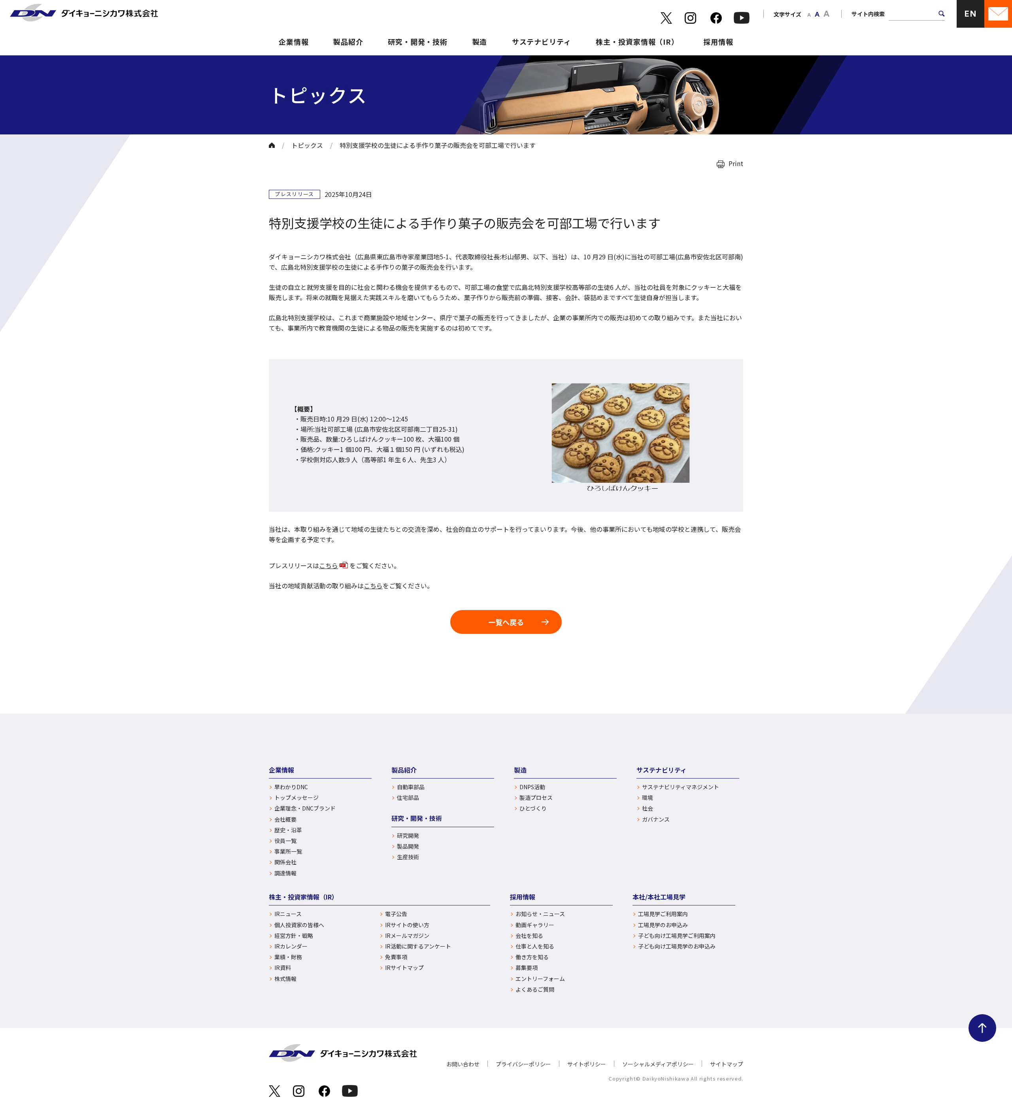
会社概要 (285, 819)
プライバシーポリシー (523, 1064)
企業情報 (294, 41)
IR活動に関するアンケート (418, 946)
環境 (647, 797)
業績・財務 (288, 957)
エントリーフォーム (540, 979)
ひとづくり (533, 808)
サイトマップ (726, 1064)
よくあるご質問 (534, 989)
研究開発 (408, 835)
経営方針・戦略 (293, 935)
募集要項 (526, 967)
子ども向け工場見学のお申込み (677, 946)
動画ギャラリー (534, 925)
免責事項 (396, 957)
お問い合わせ (463, 1064)
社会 (647, 808)
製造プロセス (536, 797)
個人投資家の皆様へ (299, 925)
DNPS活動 (532, 787)
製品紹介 (348, 41)
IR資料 (282, 967)
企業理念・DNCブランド (305, 808)
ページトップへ (982, 1028)
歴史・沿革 (288, 830)
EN (971, 14)
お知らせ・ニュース (540, 914)
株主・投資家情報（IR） (637, 41)
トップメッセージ (296, 797)
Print (736, 163)
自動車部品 (411, 787)
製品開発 (408, 846)
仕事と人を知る (534, 946)
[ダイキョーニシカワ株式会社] (84, 14)
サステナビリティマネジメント (680, 787)
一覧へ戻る (506, 622)
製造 (479, 41)
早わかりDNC (291, 787)
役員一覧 (285, 841)
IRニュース (288, 914)
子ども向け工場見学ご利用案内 (677, 935)
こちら (328, 565)
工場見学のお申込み (663, 925)
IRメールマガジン (407, 935)
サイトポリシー (586, 1064)
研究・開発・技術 (417, 41)
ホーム (272, 145)
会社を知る (529, 935)
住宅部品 (408, 797)
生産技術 (408, 857)
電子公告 (396, 914)
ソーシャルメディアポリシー (658, 1064)
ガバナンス (656, 819)
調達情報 (285, 873)
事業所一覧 (288, 851)
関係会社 (285, 862)
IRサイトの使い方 (407, 925)
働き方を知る (532, 957)
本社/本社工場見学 (658, 896)
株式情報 (285, 979)
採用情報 (718, 41)
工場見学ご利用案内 (663, 914)
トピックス (307, 145)
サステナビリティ (541, 41)
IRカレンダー (291, 946)
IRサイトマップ (404, 967)
